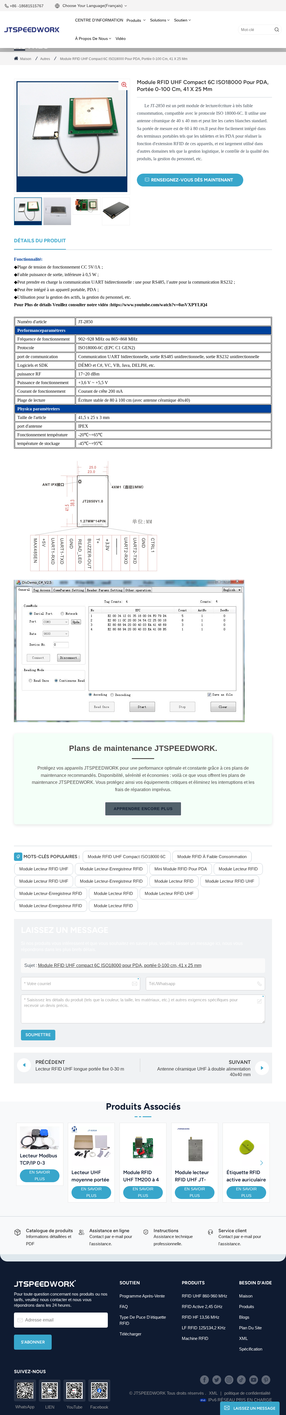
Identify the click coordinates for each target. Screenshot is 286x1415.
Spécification (250, 1349)
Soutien (180, 20)
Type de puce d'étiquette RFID (143, 1320)
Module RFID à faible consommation (212, 856)
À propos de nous (91, 38)
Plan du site (250, 1327)
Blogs (244, 1317)
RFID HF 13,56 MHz (201, 1317)
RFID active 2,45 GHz (202, 1306)
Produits (134, 20)
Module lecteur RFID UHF (43, 868)
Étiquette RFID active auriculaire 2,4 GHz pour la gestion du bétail (246, 1176)
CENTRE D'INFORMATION (99, 20)
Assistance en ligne (109, 1230)
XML (243, 1338)
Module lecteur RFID (238, 868)
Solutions (158, 20)
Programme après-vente (142, 1296)
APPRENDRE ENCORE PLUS (143, 808)
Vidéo (121, 38)
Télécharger (130, 1334)
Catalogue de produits (49, 1230)
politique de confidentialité (247, 1393)
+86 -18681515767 (27, 6)
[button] (261, 1162)
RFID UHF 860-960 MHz (204, 1296)
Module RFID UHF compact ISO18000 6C (127, 856)
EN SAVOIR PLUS (39, 1175)
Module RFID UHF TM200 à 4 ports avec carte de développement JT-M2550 (141, 1176)
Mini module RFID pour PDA (180, 868)
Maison (25, 59)
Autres (45, 59)
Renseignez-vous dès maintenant (192, 180)
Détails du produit (40, 241)
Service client (232, 1230)
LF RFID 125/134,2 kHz (204, 1327)
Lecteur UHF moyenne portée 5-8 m (90, 1176)
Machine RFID (195, 1338)
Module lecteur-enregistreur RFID (111, 868)
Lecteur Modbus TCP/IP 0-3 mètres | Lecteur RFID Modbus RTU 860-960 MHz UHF (39, 1160)
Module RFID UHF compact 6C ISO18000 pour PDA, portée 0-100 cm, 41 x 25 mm (119, 965)
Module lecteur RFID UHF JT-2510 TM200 (192, 1176)
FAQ (124, 1306)
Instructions (166, 1230)
